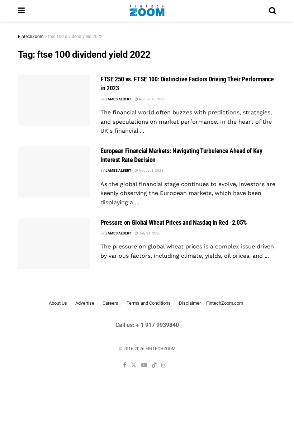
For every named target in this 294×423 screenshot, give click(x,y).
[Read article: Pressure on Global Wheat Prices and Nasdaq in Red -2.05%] (54, 243)
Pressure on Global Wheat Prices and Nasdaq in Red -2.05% (173, 222)
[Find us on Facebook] (124, 365)
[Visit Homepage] (147, 11)
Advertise (84, 303)
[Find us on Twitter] (134, 365)
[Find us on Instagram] (163, 365)
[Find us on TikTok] (154, 365)
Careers (110, 303)
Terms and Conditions (149, 303)
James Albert (118, 99)
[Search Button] (272, 11)
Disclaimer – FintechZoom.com (211, 303)
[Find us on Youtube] (144, 365)
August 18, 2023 (152, 99)
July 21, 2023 (149, 233)
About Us (58, 303)
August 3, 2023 (150, 170)
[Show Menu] (21, 11)
